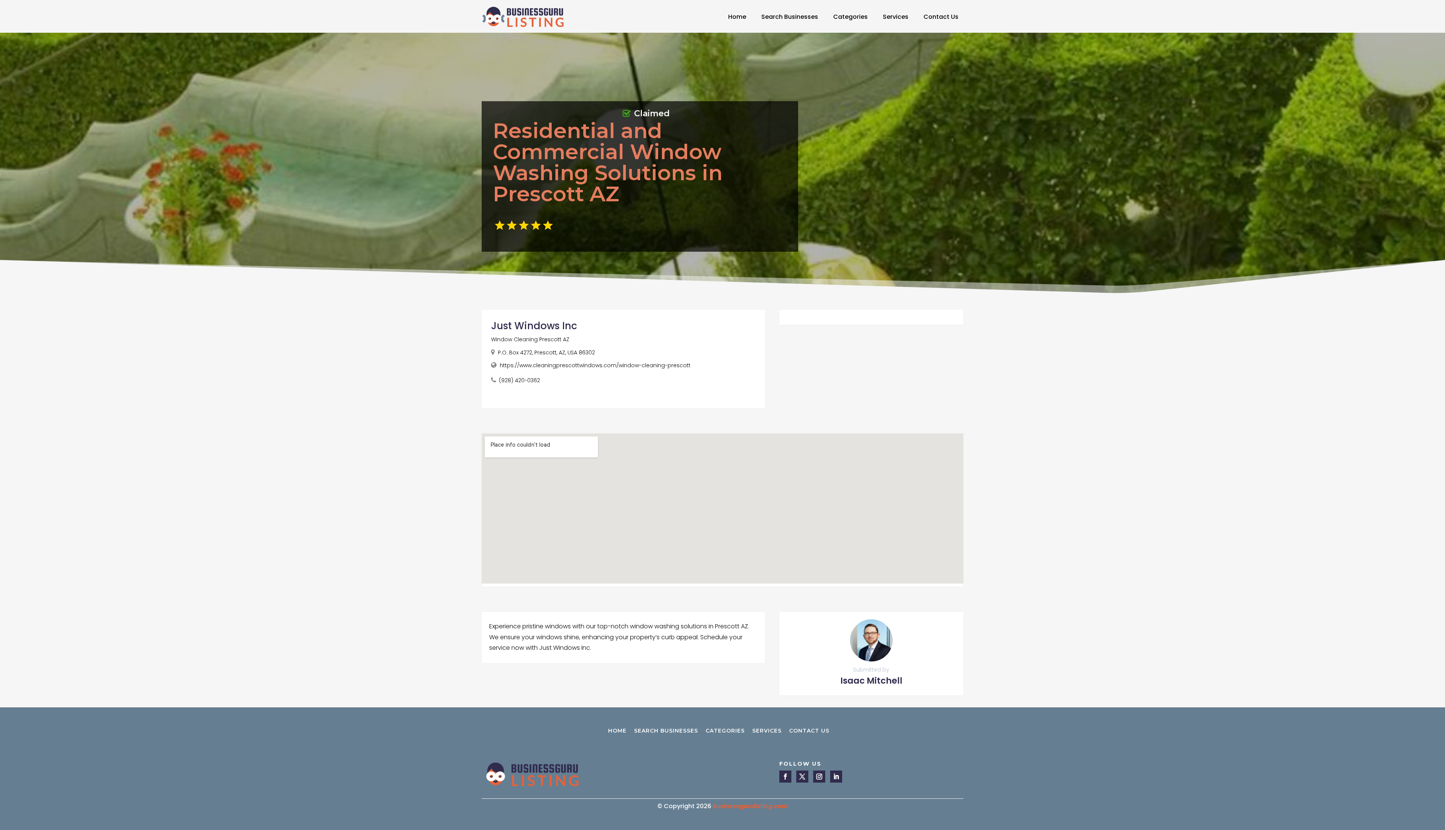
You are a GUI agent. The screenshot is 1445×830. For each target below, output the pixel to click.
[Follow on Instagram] (819, 777)
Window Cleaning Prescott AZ (530, 339)
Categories (850, 16)
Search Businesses (789, 16)
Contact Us (940, 16)
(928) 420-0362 (519, 380)
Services (895, 16)
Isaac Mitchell (871, 681)
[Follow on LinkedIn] (836, 777)
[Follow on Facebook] (785, 777)
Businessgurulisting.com (750, 806)
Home (737, 16)
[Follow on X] (802, 777)
